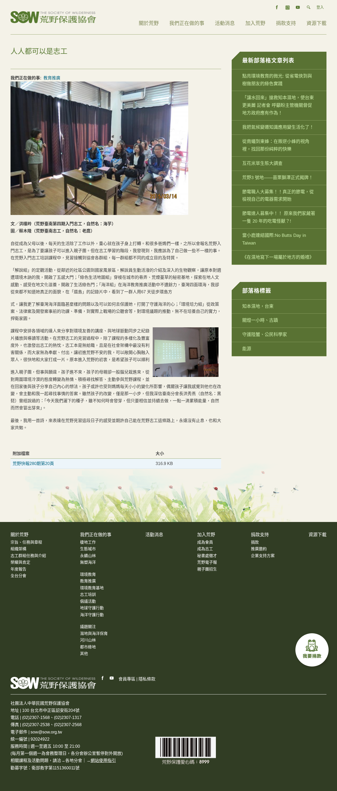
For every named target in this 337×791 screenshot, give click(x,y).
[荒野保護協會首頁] (53, 683)
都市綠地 (88, 647)
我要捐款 (313, 651)
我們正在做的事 (186, 23)
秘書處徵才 (207, 555)
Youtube (112, 678)
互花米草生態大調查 (262, 163)
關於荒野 (149, 23)
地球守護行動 (92, 608)
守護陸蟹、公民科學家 (264, 334)
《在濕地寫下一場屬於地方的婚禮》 (278, 257)
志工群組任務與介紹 (28, 555)
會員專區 (126, 679)
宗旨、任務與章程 (26, 542)
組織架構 (18, 548)
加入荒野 (255, 23)
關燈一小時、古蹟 (260, 320)
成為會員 (205, 542)
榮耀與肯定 (20, 562)
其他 (84, 653)
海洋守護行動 (92, 614)
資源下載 (316, 23)
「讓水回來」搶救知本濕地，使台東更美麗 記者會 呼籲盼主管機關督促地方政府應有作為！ (278, 105)
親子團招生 (207, 569)
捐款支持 (286, 23)
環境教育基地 (92, 588)
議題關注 (88, 626)
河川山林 (88, 640)
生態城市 (88, 548)
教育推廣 (51, 78)
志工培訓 (88, 594)
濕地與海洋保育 (94, 633)
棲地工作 (88, 542)
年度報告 (18, 569)
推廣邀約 (259, 548)
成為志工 (205, 548)
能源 (246, 348)
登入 (320, 7)
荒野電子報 (207, 562)
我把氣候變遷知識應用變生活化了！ (278, 127)
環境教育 (88, 574)
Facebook (102, 678)
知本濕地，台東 (258, 306)
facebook (277, 7)
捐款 (255, 542)
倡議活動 (88, 601)
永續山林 (88, 555)
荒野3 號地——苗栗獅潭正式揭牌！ (277, 177)
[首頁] (53, 17)
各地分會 (73, 760)
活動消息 (225, 23)
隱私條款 (146, 679)
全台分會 (18, 575)
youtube (298, 7)
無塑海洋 (88, 562)
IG (287, 7)
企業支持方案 (263, 555)
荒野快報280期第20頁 (33, 463)
